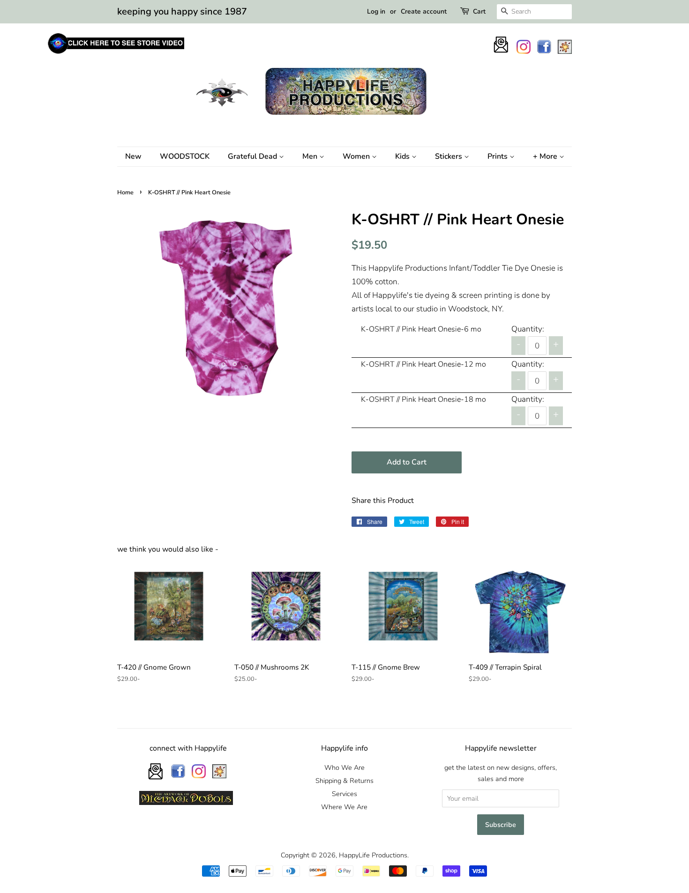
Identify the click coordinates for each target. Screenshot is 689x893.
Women (357, 156)
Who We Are (344, 767)
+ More (546, 156)
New (133, 156)
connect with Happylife (188, 748)
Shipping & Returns (344, 780)
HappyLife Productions (373, 855)
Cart (479, 11)
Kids (403, 156)
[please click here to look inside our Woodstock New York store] (115, 53)
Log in (376, 11)
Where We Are (344, 807)
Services (344, 793)
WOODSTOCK (185, 156)
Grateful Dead (253, 156)
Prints (498, 156)
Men (310, 156)
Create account (424, 11)
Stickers (449, 156)
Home (125, 192)
